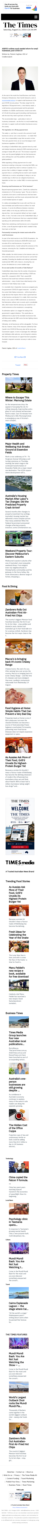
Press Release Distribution (20, 1507)
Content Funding (13, 1478)
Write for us (8, 1475)
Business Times (15, 1485)
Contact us (20, 1472)
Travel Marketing (27, 1478)
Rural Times (27, 1485)
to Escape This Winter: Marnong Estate (18, 399)
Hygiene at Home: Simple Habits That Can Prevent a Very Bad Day (18, 711)
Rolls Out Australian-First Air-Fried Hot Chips (16, 612)
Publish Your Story (13, 1482)
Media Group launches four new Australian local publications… (17, 1038)
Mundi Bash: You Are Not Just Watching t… (16, 1263)
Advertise (10, 1472)
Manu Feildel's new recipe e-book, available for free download (19, 972)
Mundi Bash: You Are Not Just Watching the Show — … (16, 1359)
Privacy (17, 1475)
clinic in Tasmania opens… (18, 1221)
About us (29, 1472)
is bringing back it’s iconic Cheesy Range (17, 661)
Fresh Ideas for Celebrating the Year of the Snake (19, 934)
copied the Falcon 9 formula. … (18, 1180)
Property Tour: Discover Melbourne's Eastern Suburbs (18, 553)
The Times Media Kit (29, 1475)
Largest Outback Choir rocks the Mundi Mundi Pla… (18, 1402)
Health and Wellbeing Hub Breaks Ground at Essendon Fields (17, 448)
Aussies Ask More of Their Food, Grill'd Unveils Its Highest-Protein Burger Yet (18, 762)
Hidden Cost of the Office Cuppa (18, 1128)
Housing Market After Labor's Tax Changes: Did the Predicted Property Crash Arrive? (17, 501)
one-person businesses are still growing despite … (17, 1084)
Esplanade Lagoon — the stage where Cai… (19, 1306)
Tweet (18, 365)
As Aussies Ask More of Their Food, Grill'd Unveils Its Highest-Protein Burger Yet (17, 894)
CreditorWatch (21, 348)
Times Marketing (28, 1482)
